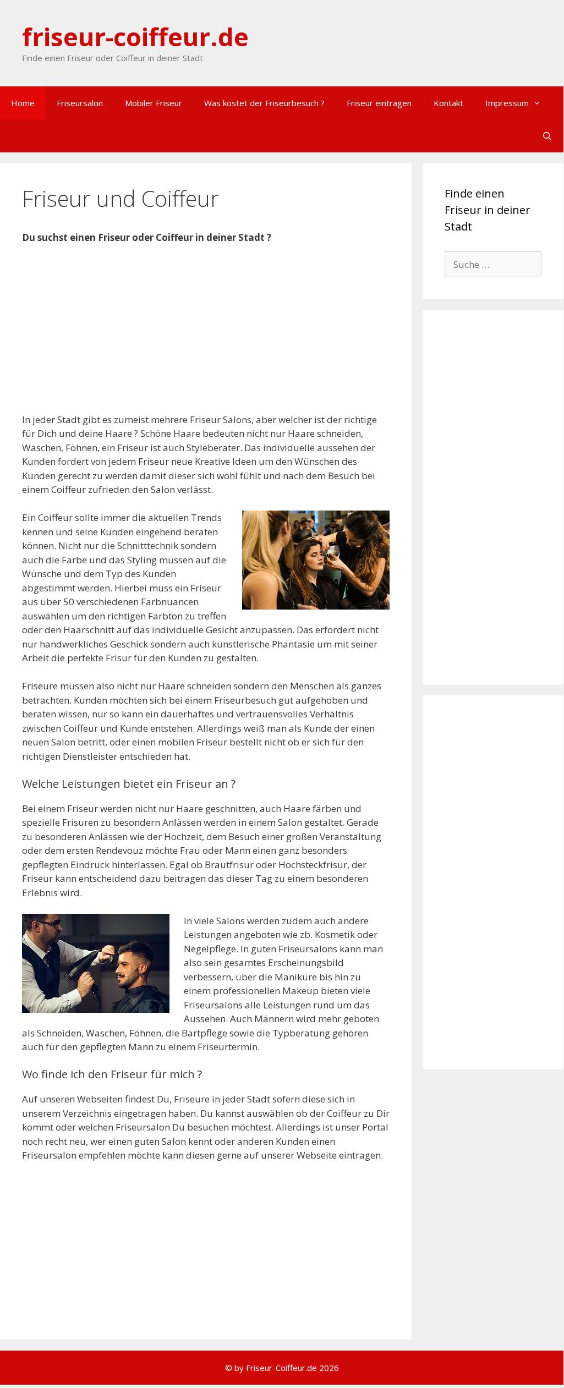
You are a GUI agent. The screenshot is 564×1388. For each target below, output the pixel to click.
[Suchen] (547, 135)
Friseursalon (80, 102)
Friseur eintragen (379, 102)
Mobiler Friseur (153, 102)
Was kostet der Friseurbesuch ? (264, 102)
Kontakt (448, 102)
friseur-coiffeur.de (135, 36)
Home (23, 102)
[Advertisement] (206, 336)
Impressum (507, 102)
